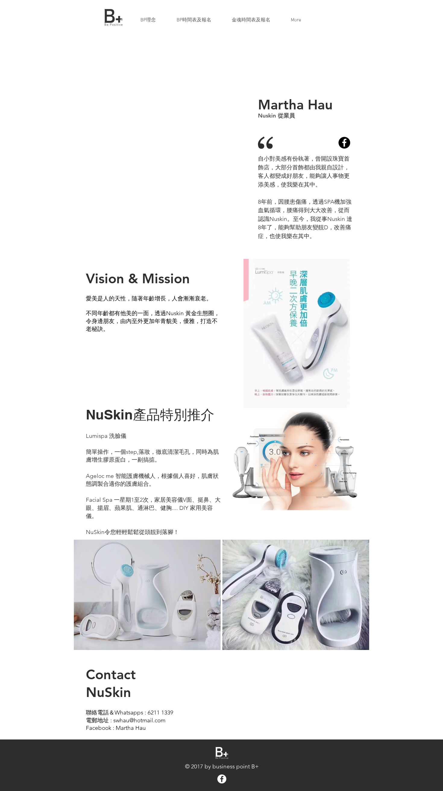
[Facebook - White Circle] (221, 778)
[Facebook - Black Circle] (344, 143)
